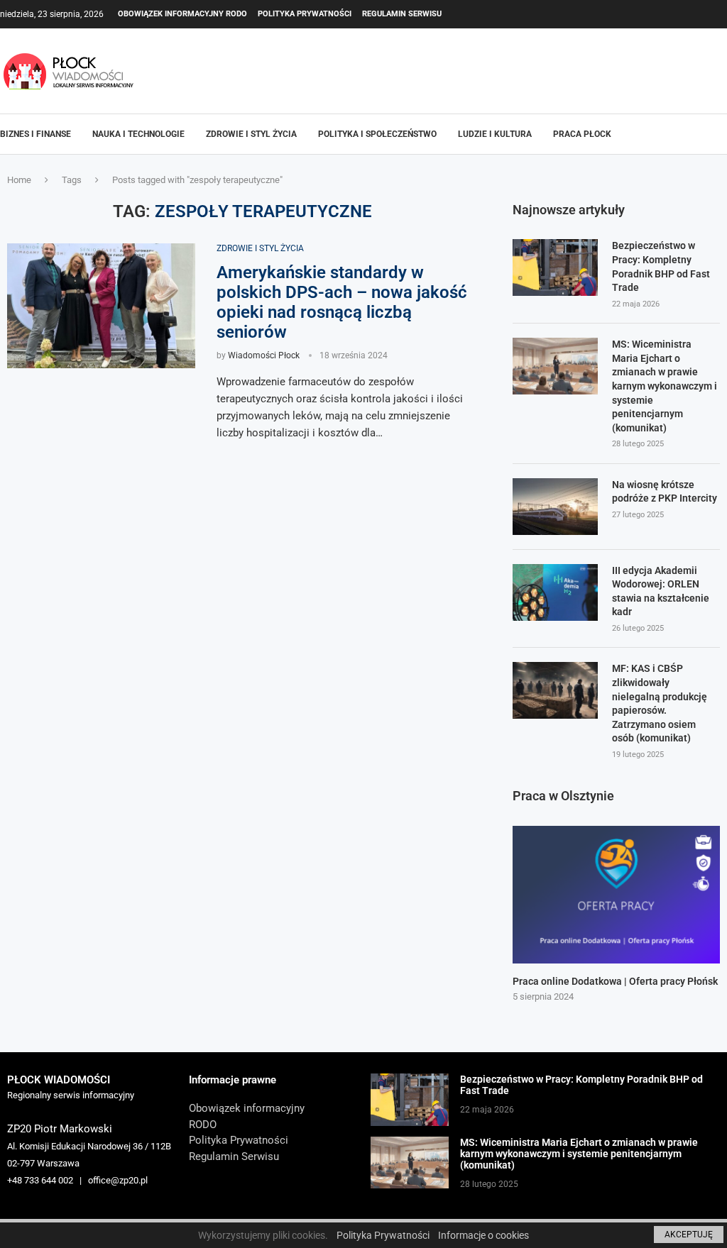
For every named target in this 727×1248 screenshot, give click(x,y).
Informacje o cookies (483, 1235)
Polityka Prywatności (304, 13)
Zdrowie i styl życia (251, 134)
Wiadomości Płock (264, 355)
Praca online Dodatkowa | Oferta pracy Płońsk (615, 981)
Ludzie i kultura (495, 134)
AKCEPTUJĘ (689, 1234)
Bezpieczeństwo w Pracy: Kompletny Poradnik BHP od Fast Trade (661, 266)
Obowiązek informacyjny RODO (182, 13)
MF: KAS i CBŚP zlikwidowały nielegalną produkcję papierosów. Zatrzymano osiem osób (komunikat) (659, 703)
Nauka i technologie (138, 134)
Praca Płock (582, 134)
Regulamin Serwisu (402, 13)
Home (19, 180)
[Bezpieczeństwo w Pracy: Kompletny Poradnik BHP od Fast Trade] (555, 267)
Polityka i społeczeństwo (377, 134)
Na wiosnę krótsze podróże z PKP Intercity (664, 491)
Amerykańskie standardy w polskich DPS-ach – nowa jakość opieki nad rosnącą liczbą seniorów (342, 302)
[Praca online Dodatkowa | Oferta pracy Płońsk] (616, 895)
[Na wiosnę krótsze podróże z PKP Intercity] (555, 506)
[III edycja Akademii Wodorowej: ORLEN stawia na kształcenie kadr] (555, 592)
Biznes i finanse (35, 134)
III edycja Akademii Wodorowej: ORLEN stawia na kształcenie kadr (660, 591)
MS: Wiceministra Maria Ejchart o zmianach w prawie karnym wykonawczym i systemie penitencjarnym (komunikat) (664, 386)
